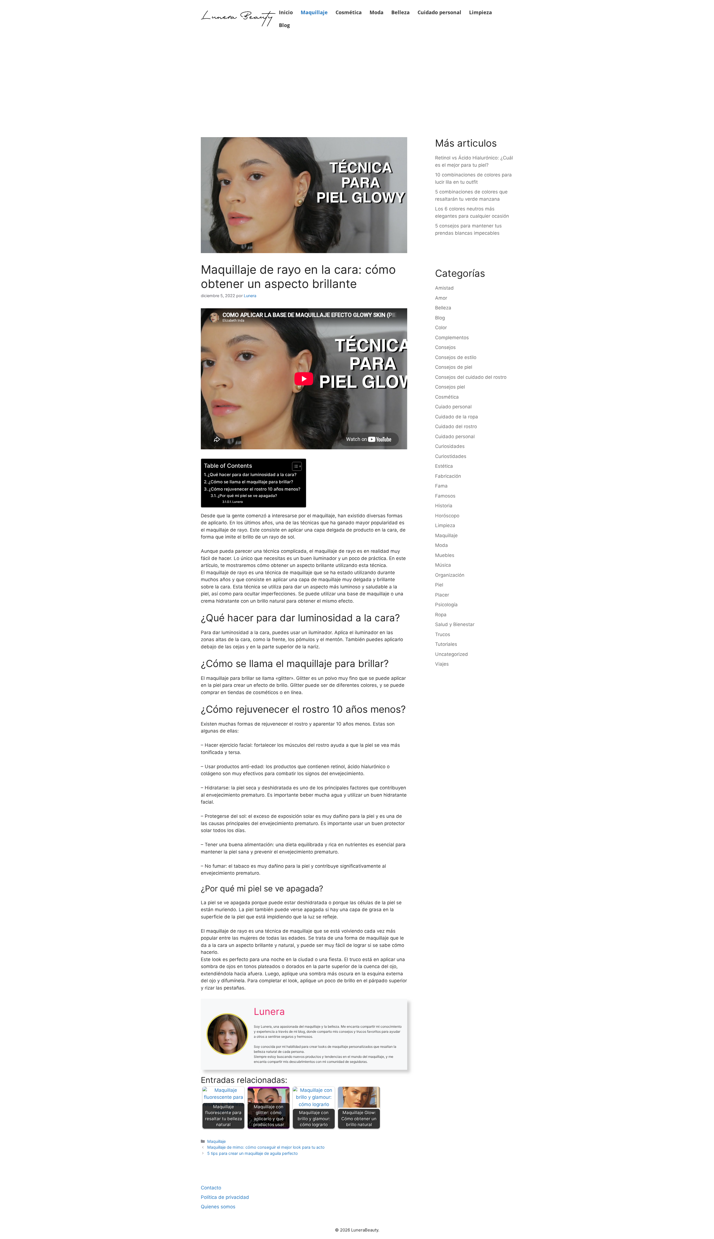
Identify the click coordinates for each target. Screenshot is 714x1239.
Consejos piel (450, 387)
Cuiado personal (453, 406)
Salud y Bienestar (454, 624)
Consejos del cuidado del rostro (470, 377)
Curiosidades (450, 446)
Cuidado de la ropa (456, 417)
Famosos (445, 496)
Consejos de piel (453, 367)
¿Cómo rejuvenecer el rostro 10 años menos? (254, 489)
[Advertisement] (357, 79)
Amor (441, 298)
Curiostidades (450, 456)
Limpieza (480, 12)
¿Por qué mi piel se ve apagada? (247, 495)
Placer (442, 595)
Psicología (446, 604)
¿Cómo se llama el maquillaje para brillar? (250, 481)
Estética (444, 466)
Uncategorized (451, 654)
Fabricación (448, 476)
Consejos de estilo (455, 357)
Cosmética (349, 12)
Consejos (445, 347)
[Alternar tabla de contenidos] (294, 466)
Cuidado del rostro (456, 426)
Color (441, 327)
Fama (441, 486)
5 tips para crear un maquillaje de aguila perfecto (252, 1153)
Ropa (441, 614)
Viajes (442, 664)
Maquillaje (314, 12)
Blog (284, 25)
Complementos (452, 337)
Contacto (211, 1187)
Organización (449, 575)
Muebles (444, 555)
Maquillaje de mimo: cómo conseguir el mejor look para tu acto (266, 1147)
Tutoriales (446, 644)
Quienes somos (218, 1206)
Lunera (237, 502)
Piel (439, 585)
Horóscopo (447, 515)
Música (443, 565)
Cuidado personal (439, 12)
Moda (376, 12)
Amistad (444, 288)
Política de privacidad (225, 1197)
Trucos (442, 634)
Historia (443, 505)
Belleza (400, 12)
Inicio (286, 12)
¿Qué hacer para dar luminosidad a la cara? (252, 474)
